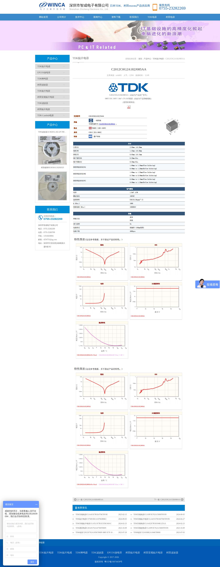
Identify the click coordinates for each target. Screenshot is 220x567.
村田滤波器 (42, 85)
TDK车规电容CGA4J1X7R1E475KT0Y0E (92, 514)
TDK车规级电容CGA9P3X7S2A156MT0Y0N (150, 528)
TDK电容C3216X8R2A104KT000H (146, 532)
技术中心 (79, 17)
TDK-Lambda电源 (45, 115)
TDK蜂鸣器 (42, 79)
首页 (140, 59)
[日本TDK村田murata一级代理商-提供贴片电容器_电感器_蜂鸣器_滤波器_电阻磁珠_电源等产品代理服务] (51, 6)
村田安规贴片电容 (45, 97)
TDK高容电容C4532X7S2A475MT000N (91, 528)
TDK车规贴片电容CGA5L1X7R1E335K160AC (93, 523)
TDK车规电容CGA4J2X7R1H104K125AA (149, 523)
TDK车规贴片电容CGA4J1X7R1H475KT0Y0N (151, 519)
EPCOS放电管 (43, 72)
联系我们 (134, 17)
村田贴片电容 (43, 109)
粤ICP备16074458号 (113, 562)
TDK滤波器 (42, 103)
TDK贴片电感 (43, 66)
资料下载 (115, 17)
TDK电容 (152, 17)
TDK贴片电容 (43, 91)
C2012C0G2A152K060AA (170, 500)
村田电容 (170, 17)
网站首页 (43, 17)
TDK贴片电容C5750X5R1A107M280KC (91, 519)
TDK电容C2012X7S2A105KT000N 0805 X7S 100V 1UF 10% (95, 532)
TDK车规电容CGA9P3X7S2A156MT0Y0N (150, 514)
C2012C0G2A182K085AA (93, 500)
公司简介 (61, 17)
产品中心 (52, 58)
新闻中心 (97, 17)
